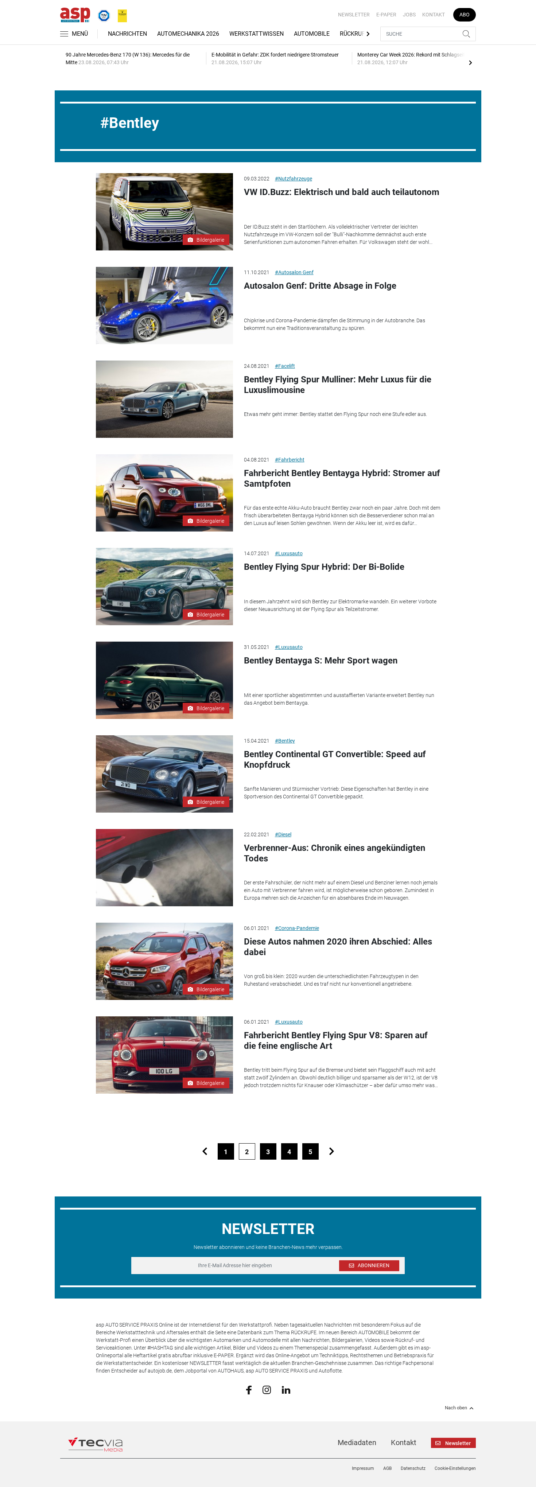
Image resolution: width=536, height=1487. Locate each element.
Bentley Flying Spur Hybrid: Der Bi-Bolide (324, 567)
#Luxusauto (289, 553)
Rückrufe (354, 33)
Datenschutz (413, 1468)
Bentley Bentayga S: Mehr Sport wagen (320, 660)
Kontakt (433, 14)
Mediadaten (357, 1442)
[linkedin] (286, 1389)
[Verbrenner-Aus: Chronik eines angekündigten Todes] (164, 867)
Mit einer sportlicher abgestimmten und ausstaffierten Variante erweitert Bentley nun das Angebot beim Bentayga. (339, 699)
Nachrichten (127, 33)
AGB (387, 1468)
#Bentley (285, 741)
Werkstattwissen (256, 33)
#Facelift (285, 366)
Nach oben (456, 1407)
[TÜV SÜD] (101, 14)
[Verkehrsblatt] (119, 14)
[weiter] (331, 1151)
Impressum (363, 1468)
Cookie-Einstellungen (455, 1468)
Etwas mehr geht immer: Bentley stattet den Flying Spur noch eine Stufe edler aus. (335, 414)
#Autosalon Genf (294, 272)
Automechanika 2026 (188, 33)
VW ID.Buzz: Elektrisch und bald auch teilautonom (341, 192)
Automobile (312, 33)
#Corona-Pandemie (297, 928)
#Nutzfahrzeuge (293, 179)
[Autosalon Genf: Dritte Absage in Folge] (164, 305)
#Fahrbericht (289, 460)
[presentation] (470, 62)
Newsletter (354, 14)
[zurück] (205, 1151)
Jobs (409, 14)
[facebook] (249, 1390)
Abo (464, 14)
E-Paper (386, 14)
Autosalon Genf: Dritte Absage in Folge (320, 286)
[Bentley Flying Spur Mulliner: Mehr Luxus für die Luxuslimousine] (164, 399)
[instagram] (267, 1389)
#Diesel (283, 834)
